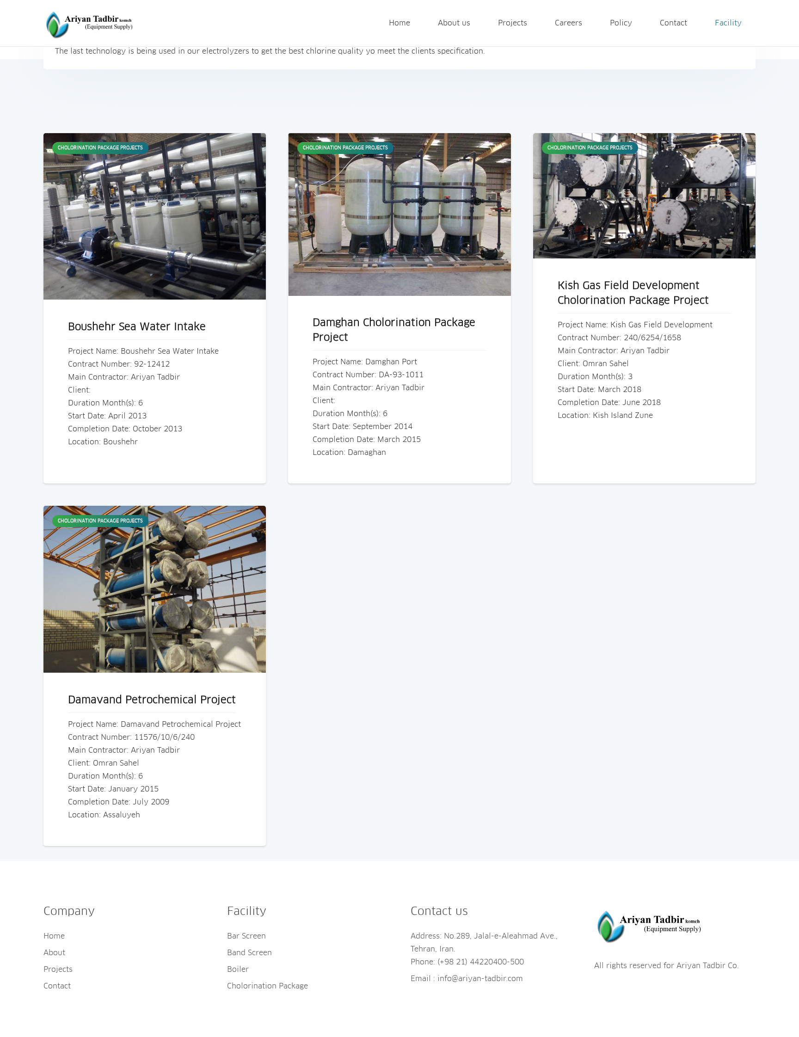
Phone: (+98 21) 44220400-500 (467, 962)
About (54, 953)
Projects (58, 969)
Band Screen (249, 953)
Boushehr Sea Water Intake (137, 327)
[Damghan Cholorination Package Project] (399, 214)
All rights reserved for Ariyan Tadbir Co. (666, 966)
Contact (57, 986)
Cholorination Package (267, 986)
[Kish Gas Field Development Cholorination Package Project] (644, 195)
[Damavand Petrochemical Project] (154, 589)
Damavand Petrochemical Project (152, 700)
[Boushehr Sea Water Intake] (154, 216)
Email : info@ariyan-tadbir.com (467, 978)
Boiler (238, 969)
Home (54, 936)
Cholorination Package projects (100, 148)
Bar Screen (246, 936)
